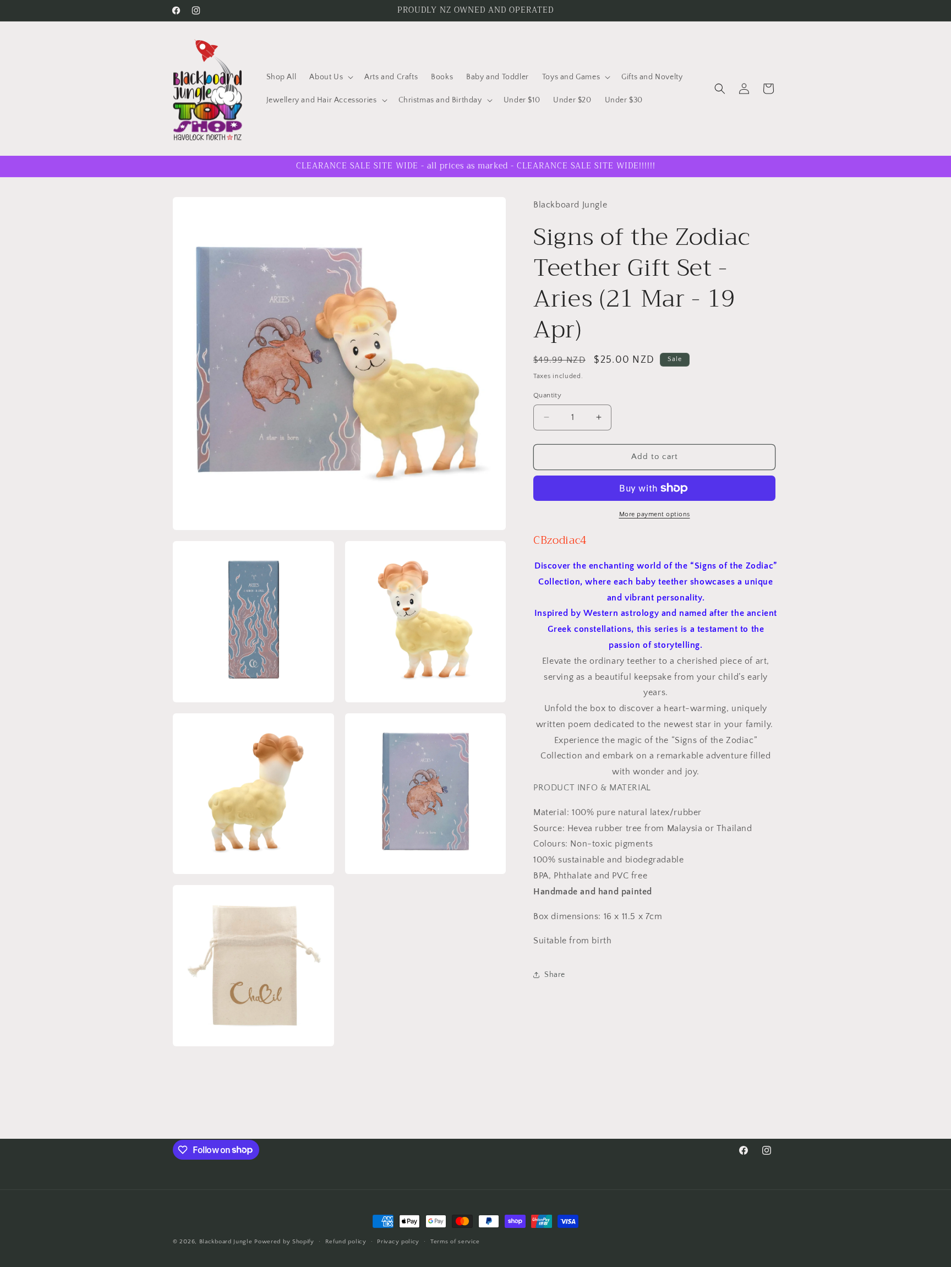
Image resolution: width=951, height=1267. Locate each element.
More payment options (654, 514)
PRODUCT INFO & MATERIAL (592, 788)
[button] (330, 77)
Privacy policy (398, 1241)
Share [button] (554, 974)
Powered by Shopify (284, 1241)
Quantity (547, 395)
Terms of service (455, 1241)
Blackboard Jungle (226, 1241)
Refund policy (346, 1241)
